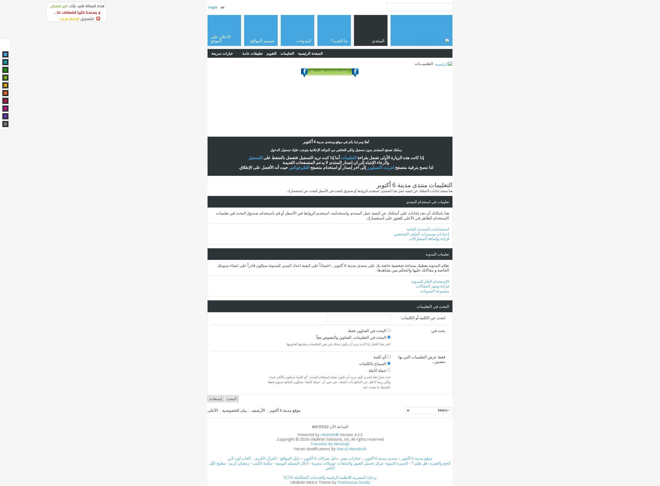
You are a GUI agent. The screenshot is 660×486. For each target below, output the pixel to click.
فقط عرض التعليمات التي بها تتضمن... (421, 359)
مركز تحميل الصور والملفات (360, 463)
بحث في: (438, 330)
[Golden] (5, 85)
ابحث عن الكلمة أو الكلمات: (423, 317)
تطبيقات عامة (252, 53)
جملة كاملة (378, 370)
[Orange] (5, 93)
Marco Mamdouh (351, 448)
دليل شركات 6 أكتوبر (321, 458)
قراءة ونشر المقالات (432, 286)
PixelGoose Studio (353, 482)
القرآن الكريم (266, 458)
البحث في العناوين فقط (367, 330)
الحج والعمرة (440, 463)
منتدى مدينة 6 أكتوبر (381, 458)
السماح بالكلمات (373, 363)
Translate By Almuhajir (330, 443)
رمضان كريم (239, 463)
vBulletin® (329, 434)
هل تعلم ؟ (419, 463)
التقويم (272, 53)
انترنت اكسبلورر (380, 167)
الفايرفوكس (299, 167)
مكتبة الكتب (262, 463)
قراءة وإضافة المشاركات (429, 238)
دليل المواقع (290, 458)
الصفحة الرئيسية (310, 53)
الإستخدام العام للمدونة (430, 281)
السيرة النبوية (397, 463)
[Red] (5, 101)
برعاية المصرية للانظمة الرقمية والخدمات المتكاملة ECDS (330, 477)
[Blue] (5, 54)
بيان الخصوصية (234, 410)
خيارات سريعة (222, 53)
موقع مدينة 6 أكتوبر (285, 410)
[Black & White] (5, 124)
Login (213, 7)
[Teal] (5, 62)
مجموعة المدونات (434, 290)
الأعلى (213, 410)
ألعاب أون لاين (239, 458)
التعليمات (287, 53)
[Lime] (5, 78)
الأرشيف (258, 410)
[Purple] (5, 116)
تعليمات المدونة (437, 254)
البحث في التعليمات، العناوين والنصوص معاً (351, 337)
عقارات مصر (350, 458)
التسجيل (255, 157)
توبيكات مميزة (323, 463)
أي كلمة (380, 357)
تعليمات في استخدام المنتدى (427, 201)
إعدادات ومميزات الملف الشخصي (421, 233)
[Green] (5, 70)
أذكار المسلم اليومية (292, 463)
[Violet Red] (5, 108)
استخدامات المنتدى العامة (428, 229)
